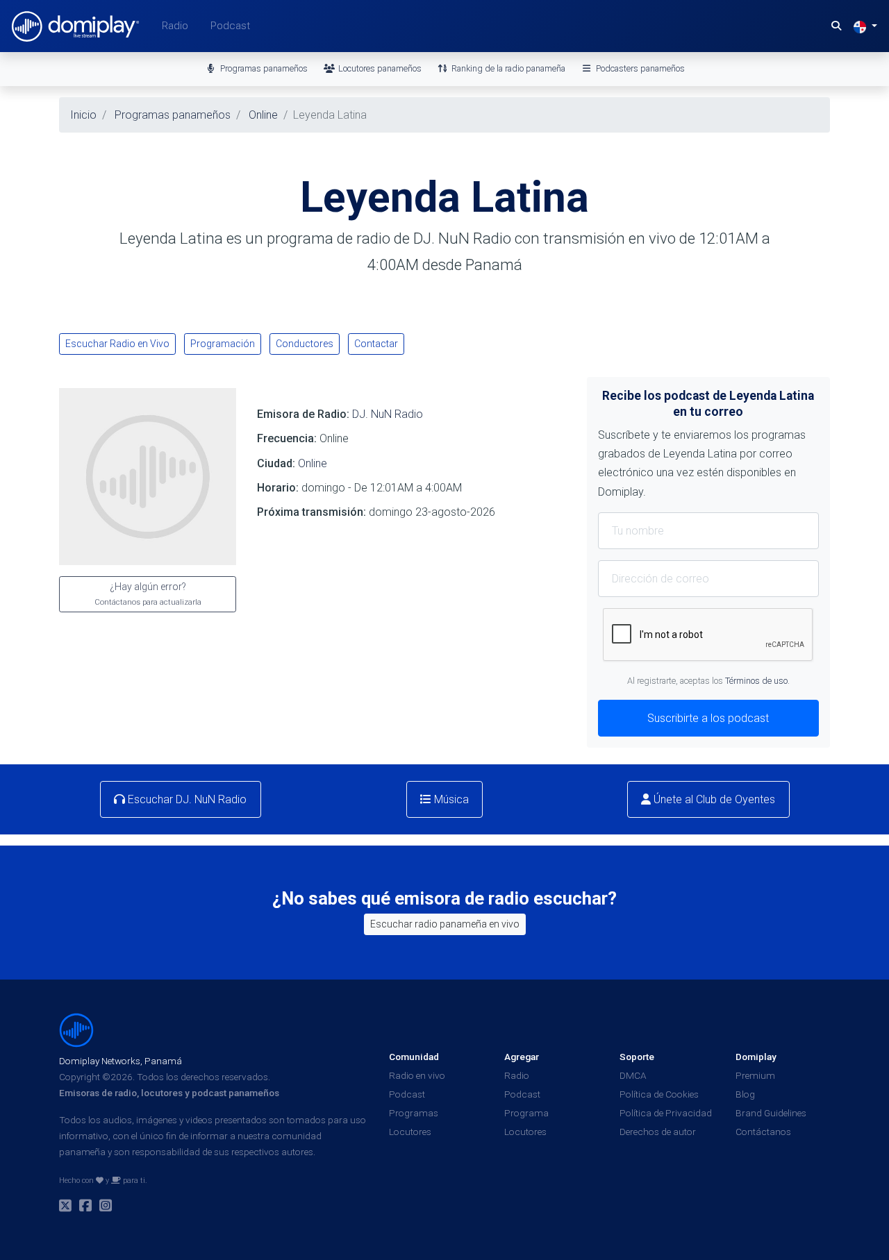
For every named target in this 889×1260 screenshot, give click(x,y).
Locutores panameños (379, 68)
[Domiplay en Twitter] (65, 1207)
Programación (222, 343)
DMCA (633, 1075)
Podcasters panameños (639, 68)
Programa (526, 1112)
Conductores (304, 343)
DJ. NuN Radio (387, 414)
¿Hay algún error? (147, 594)
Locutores (410, 1131)
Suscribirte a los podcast (708, 718)
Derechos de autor (658, 1131)
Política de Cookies (659, 1094)
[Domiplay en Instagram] (105, 1207)
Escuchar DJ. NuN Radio (186, 799)
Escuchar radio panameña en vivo (445, 924)
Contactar (376, 343)
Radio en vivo (417, 1075)
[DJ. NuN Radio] (147, 475)
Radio (175, 25)
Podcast (230, 25)
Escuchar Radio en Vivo (117, 343)
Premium (755, 1075)
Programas (413, 1112)
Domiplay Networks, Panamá (120, 1060)
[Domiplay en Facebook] (85, 1207)
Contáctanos (763, 1131)
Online (312, 463)
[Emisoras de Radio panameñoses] (76, 1028)
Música (450, 799)
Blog (745, 1094)
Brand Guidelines (771, 1112)
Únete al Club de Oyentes (713, 799)
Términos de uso (756, 680)
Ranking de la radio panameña (507, 68)
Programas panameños (263, 68)
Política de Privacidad (666, 1112)
